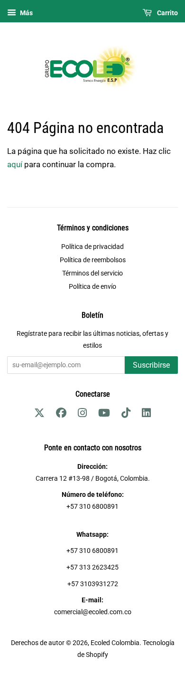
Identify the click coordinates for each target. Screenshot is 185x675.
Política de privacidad (92, 247)
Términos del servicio (92, 273)
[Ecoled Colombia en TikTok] (125, 414)
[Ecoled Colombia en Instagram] (82, 414)
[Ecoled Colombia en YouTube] (104, 414)
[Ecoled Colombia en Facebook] (61, 414)
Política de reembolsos (93, 260)
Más (25, 13)
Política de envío (92, 287)
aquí (14, 164)
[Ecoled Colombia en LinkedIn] (146, 414)
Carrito (167, 13)
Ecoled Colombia (115, 643)
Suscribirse (151, 365)
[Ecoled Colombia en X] (39, 414)
